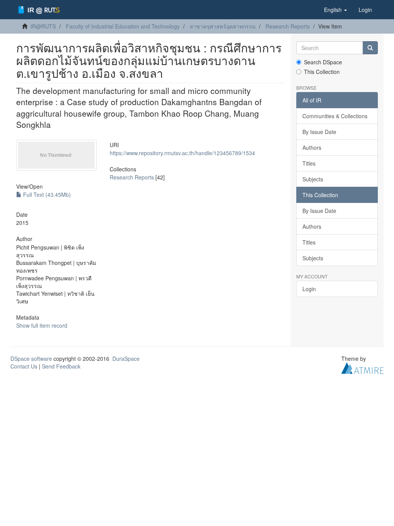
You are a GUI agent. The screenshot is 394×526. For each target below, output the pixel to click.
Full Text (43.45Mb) (46, 194)
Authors (311, 147)
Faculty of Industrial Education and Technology (123, 26)
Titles (309, 163)
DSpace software (31, 358)
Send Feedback (61, 366)
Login (309, 289)
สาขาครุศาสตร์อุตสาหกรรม (222, 26)
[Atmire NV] (362, 367)
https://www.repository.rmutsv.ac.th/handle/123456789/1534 (182, 153)
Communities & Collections (334, 116)
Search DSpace (323, 62)
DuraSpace (126, 358)
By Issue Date (319, 132)
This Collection (322, 71)
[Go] (370, 47)
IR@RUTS (43, 26)
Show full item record (41, 325)
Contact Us (23, 366)
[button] (335, 9)
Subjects (312, 179)
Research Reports (287, 26)
